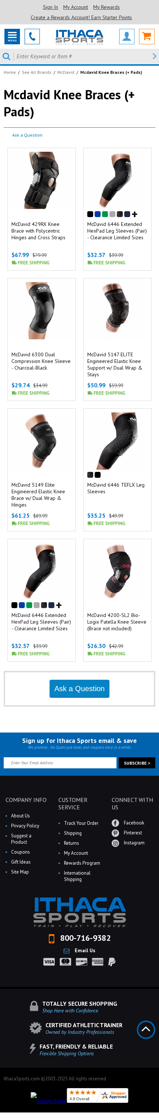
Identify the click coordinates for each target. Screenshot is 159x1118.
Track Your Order (81, 823)
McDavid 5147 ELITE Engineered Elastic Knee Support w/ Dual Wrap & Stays (114, 364)
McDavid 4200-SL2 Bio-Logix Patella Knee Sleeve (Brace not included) (116, 622)
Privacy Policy (25, 826)
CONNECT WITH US (132, 803)
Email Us (84, 950)
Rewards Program (82, 863)
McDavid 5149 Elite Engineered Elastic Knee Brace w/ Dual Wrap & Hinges (38, 494)
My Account (75, 7)
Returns (71, 843)
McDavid (65, 72)
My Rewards (106, 7)
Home (10, 72)
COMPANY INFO (26, 799)
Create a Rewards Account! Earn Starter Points (81, 17)
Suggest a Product (21, 839)
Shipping (73, 833)
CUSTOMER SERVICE (73, 803)
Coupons (20, 852)
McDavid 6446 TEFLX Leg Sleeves (116, 488)
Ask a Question (27, 135)
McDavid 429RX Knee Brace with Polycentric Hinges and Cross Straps (38, 231)
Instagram (134, 843)
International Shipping (77, 876)
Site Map (20, 872)
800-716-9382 (84, 938)
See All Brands (36, 72)
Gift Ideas (21, 862)
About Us (20, 816)
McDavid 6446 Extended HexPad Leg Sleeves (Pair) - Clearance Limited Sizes (117, 231)
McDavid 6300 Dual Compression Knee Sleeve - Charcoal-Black (41, 361)
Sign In (50, 7)
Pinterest (132, 833)
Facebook (133, 823)
